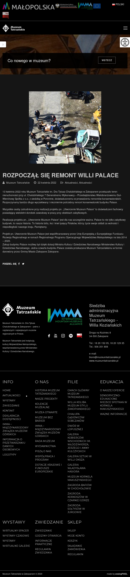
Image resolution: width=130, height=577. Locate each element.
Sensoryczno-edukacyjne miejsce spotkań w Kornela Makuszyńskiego (113, 402)
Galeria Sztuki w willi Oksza (80, 458)
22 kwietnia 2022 (47, 182)
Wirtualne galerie (16, 545)
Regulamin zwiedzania (43, 551)
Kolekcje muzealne (42, 405)
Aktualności (71, 182)
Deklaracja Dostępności (12, 417)
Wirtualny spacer (16, 530)
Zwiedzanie (11, 405)
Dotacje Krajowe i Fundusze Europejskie (48, 468)
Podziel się (10, 263)
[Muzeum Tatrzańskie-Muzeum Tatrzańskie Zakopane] (14, 27)
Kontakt (8, 410)
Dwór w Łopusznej (75, 427)
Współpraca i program (45, 458)
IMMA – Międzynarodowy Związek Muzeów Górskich (15, 429)
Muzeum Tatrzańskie (18, 182)
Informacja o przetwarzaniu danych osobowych (14, 444)
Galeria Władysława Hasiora (76, 468)
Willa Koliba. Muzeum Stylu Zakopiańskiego (79, 405)
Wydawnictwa (45, 446)
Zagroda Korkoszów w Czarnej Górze (78, 497)
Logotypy (9, 454)
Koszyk (73, 540)
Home (7, 390)
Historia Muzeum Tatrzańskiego (47, 392)
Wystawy (9, 400)
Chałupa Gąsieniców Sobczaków (76, 417)
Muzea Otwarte (46, 412)
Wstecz (107, 60)
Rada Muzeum (45, 441)
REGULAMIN (75, 554)
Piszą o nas (43, 451)
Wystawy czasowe (16, 535)
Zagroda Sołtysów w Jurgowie (76, 509)
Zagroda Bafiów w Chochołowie (80, 487)
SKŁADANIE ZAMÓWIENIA (76, 547)
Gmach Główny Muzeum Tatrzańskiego (78, 394)
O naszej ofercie (112, 390)
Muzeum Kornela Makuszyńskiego (80, 478)
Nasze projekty (46, 398)
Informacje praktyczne (43, 542)
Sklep (72, 530)
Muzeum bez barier (44, 419)
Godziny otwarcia (48, 535)
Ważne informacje (113, 414)
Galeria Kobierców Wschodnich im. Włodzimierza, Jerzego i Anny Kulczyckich (79, 443)
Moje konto (76, 535)
